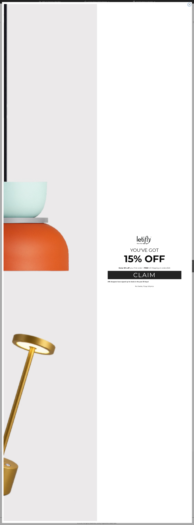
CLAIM (144, 275)
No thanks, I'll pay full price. (144, 286)
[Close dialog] (189, 4)
